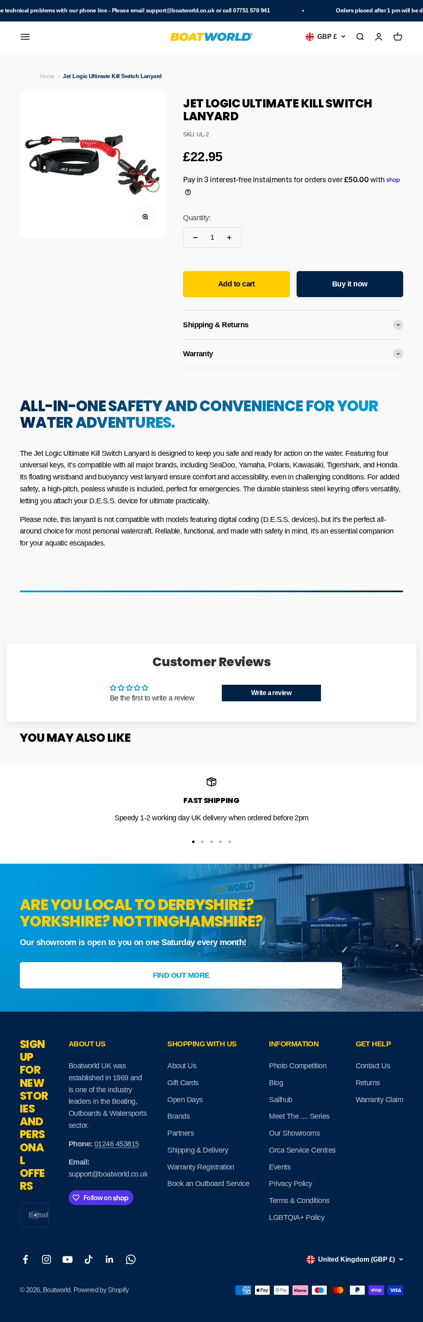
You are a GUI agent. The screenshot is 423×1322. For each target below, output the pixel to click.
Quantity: (197, 218)
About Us (181, 1066)
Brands (178, 1116)
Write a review (271, 692)
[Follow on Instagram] (46, 1259)
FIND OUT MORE (181, 975)
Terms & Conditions (299, 1200)
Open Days (184, 1100)
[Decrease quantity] (195, 238)
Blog (276, 1083)
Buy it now (350, 284)
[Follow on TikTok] (88, 1259)
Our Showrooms (294, 1133)
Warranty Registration (200, 1167)
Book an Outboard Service (208, 1183)
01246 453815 (116, 1144)
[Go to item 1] (193, 842)
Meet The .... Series (299, 1116)
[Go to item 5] (229, 842)
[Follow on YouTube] (67, 1259)
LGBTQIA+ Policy (296, 1217)
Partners (180, 1133)
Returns (368, 1083)
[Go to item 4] (220, 842)
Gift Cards (183, 1083)
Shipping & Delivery (197, 1150)
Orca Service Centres (302, 1150)
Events (279, 1167)
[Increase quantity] (229, 238)
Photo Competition (297, 1066)
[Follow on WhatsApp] (130, 1259)
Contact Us (373, 1066)
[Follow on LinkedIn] (109, 1259)
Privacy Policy (290, 1183)
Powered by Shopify (101, 1289)
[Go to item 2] (202, 842)
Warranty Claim (379, 1100)
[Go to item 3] (211, 842)
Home (47, 76)
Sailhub (280, 1100)
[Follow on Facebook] (25, 1259)
